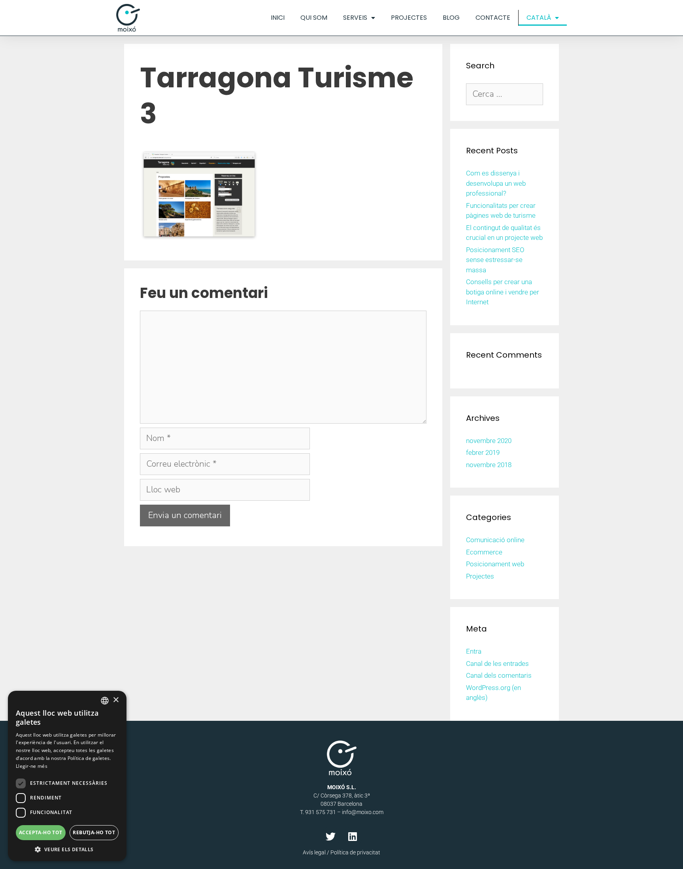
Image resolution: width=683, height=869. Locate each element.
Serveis (355, 17)
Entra (473, 651)
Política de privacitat (355, 852)
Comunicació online (495, 540)
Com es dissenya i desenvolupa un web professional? (496, 183)
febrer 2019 (483, 452)
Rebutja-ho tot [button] (94, 832)
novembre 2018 (488, 465)
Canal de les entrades (497, 663)
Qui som (313, 17)
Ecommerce (484, 552)
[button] (67, 849)
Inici (278, 17)
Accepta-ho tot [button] (40, 832)
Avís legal (314, 852)
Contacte (492, 17)
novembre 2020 (488, 441)
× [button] (116, 700)
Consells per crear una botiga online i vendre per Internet (502, 292)
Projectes (409, 17)
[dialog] (67, 776)
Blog (451, 17)
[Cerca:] (504, 94)
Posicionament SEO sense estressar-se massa (495, 260)
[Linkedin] (352, 836)
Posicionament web (495, 564)
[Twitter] (331, 836)
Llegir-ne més (31, 766)
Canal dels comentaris (499, 675)
